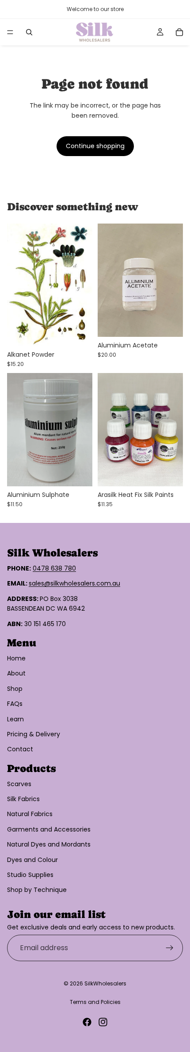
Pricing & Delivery (33, 734)
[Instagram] (103, 1022)
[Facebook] (87, 1022)
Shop (15, 688)
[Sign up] (169, 948)
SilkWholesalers (105, 983)
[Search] (29, 32)
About (16, 673)
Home (16, 658)
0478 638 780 (54, 568)
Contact (20, 749)
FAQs (15, 703)
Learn (15, 718)
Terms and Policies (95, 1002)
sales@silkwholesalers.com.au (74, 583)
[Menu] (10, 32)
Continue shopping (95, 146)
